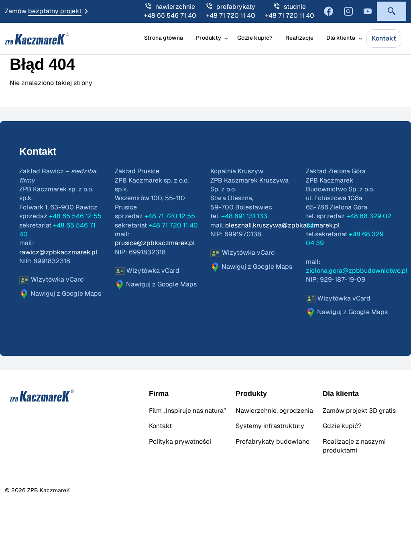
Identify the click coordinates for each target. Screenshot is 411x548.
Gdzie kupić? (255, 38)
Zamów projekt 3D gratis (359, 411)
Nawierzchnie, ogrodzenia (274, 411)
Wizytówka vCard (56, 279)
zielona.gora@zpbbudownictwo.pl (357, 271)
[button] (391, 11)
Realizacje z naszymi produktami (354, 446)
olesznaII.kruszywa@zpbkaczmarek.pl (282, 225)
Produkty (208, 38)
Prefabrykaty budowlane (272, 441)
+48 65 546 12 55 (75, 216)
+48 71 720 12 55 (169, 216)
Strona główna (163, 38)
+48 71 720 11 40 (230, 15)
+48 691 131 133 (244, 216)
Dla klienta (340, 38)
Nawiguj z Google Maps (65, 293)
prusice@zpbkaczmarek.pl (155, 243)
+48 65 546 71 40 (170, 15)
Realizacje (299, 38)
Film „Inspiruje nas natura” (187, 411)
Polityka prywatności (180, 441)
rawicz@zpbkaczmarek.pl (58, 252)
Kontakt (384, 38)
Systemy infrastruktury (270, 426)
